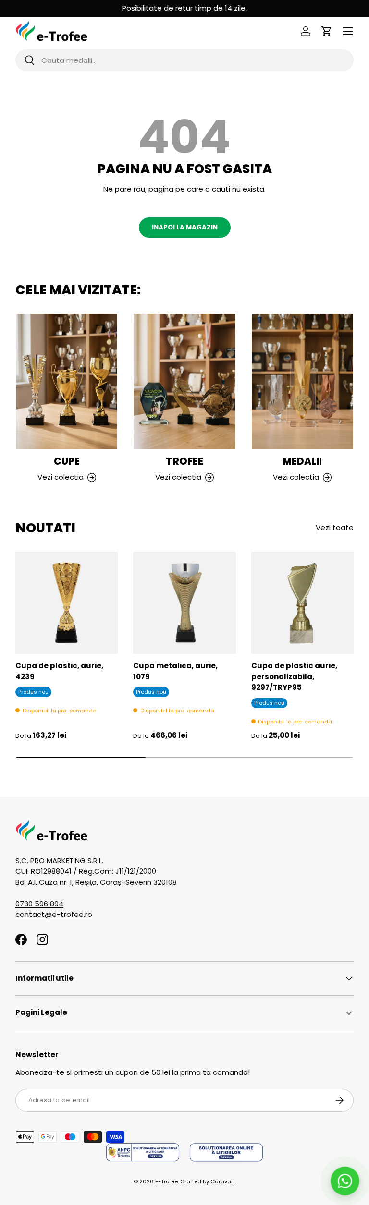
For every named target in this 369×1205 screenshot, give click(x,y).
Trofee (184, 461)
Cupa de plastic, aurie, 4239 (59, 671)
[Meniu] (347, 31)
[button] (326, 31)
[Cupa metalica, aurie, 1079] (184, 603)
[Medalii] (302, 381)
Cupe (67, 461)
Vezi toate (335, 527)
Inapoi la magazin (185, 227)
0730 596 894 (39, 904)
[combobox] (184, 60)
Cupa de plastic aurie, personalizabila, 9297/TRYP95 (294, 676)
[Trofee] (184, 381)
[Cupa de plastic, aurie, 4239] (66, 603)
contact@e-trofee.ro (53, 914)
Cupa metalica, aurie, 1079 (175, 671)
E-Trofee (166, 1181)
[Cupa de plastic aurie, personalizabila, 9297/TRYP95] (302, 603)
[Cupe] (66, 381)
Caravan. (223, 1181)
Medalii (302, 461)
